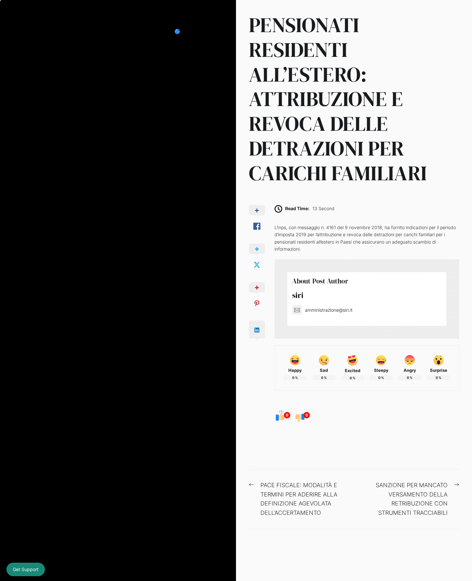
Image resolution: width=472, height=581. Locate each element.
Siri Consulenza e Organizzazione (86, 31)
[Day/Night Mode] (180, 31)
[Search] (199, 31)
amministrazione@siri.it (329, 310)
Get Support (26, 569)
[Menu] (213, 31)
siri (297, 295)
